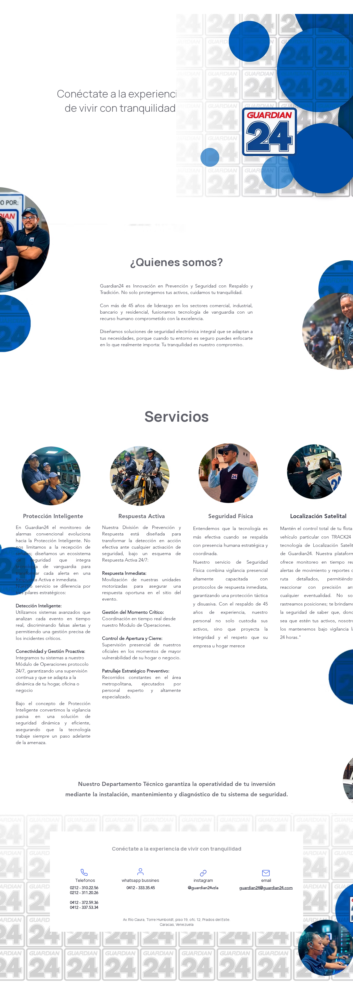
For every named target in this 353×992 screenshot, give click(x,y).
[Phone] (84, 872)
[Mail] (266, 873)
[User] (140, 871)
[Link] (203, 873)
